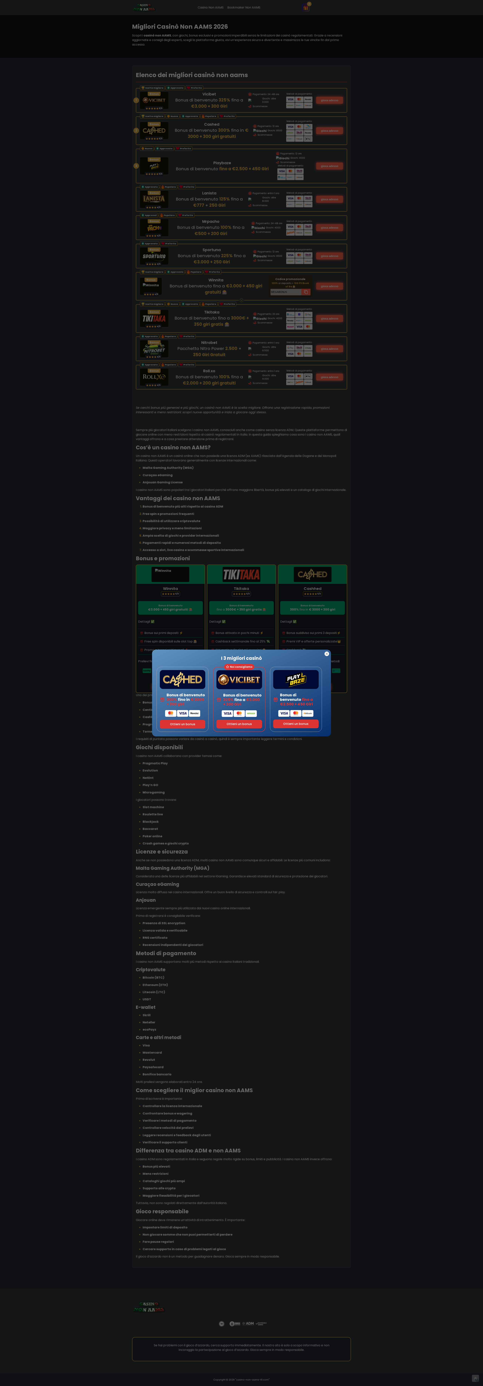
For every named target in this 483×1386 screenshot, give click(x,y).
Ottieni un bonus (182, 724)
